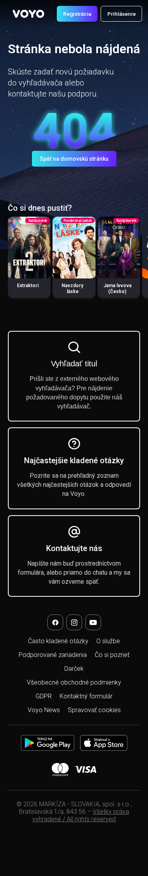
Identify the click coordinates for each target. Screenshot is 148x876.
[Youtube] (93, 622)
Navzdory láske (72, 288)
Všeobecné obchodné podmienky (74, 682)
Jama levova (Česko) (117, 288)
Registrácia (77, 14)
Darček (74, 668)
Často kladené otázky (58, 641)
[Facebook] (55, 622)
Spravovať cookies (94, 710)
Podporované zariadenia (53, 655)
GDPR (44, 696)
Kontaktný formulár (86, 696)
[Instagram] (74, 622)
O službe (108, 641)
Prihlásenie (121, 14)
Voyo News (44, 710)
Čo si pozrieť (112, 655)
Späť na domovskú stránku (74, 159)
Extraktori (28, 285)
